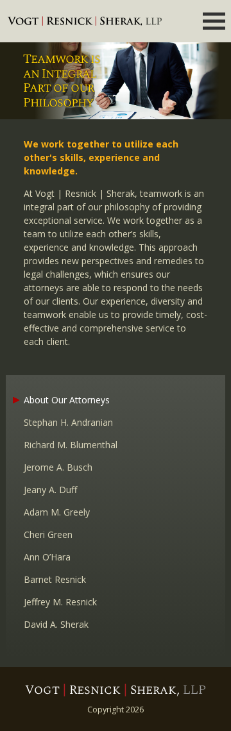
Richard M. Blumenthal (70, 445)
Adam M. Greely (57, 512)
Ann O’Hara (47, 557)
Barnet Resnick (55, 579)
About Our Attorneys (67, 400)
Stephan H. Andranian (68, 422)
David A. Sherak (56, 624)
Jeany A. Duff (50, 489)
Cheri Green (48, 534)
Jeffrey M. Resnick (60, 602)
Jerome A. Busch (58, 467)
